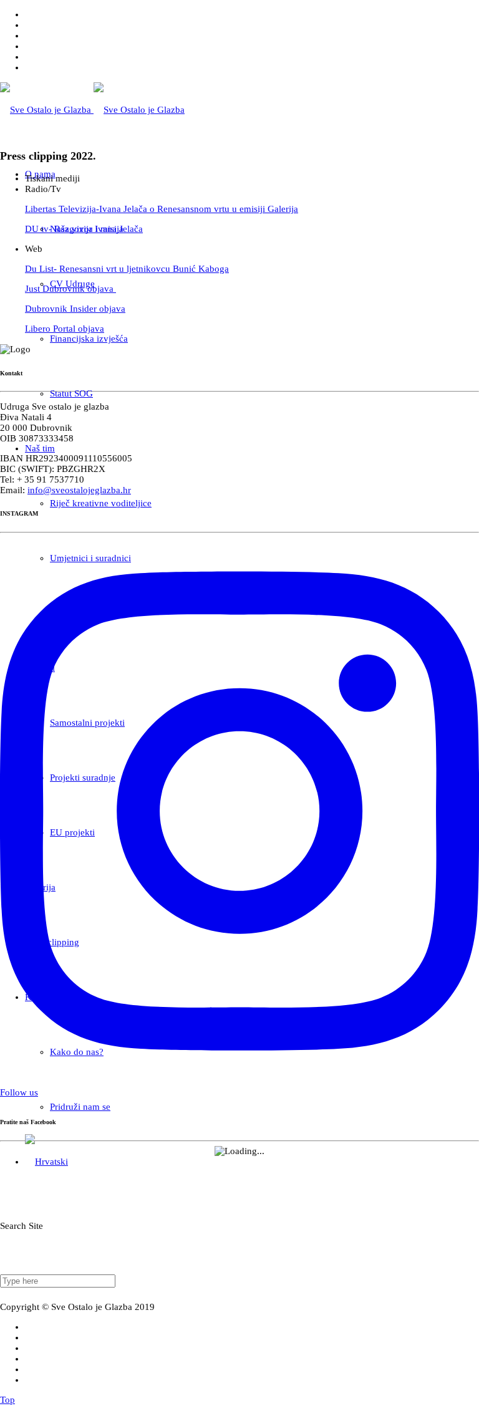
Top (7, 1400)
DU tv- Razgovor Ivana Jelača (84, 229)
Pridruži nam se (80, 1107)
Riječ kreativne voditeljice (101, 503)
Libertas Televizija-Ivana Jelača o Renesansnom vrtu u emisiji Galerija (161, 209)
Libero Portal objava (64, 329)
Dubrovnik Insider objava (75, 309)
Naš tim (40, 448)
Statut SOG (71, 393)
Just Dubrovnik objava (70, 289)
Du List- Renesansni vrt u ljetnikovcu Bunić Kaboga (127, 269)
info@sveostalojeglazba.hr (79, 490)
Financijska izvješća (89, 339)
